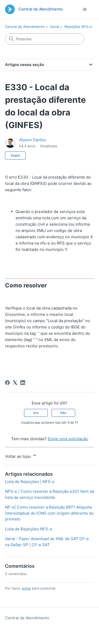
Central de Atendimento (25, 26)
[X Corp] (15, 382)
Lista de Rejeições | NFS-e (30, 481)
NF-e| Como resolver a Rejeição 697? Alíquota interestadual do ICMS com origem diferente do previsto (49, 513)
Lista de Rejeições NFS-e (28, 528)
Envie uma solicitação (68, 438)
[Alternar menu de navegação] (84, 9)
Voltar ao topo (18, 456)
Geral (54, 26)
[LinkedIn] (22, 382)
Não (63, 413)
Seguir (15, 155)
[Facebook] (7, 382)
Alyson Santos (32, 139)
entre (26, 588)
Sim (36, 413)
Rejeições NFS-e (78, 26)
